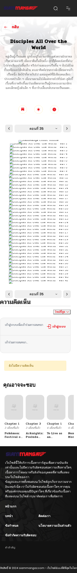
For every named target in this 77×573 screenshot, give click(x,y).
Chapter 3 (33, 423)
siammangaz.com (31, 568)
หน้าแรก (10, 506)
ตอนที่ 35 (37, 128)
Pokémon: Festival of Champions (13, 437)
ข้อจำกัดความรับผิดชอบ (20, 535)
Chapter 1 (11, 423)
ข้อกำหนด (11, 525)
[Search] (56, 8)
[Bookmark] (22, 109)
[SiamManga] (20, 8)
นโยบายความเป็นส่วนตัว (54, 525)
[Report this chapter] (54, 109)
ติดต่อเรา (44, 516)
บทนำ (9, 516)
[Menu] (68, 8)
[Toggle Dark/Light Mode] (38, 109)
